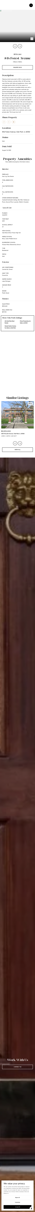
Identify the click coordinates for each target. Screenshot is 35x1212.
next (20, 46)
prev (15, 46)
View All (18, 449)
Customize (17, 1202)
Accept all (17, 1207)
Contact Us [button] (17, 1067)
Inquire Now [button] (17, 67)
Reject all (17, 1197)
